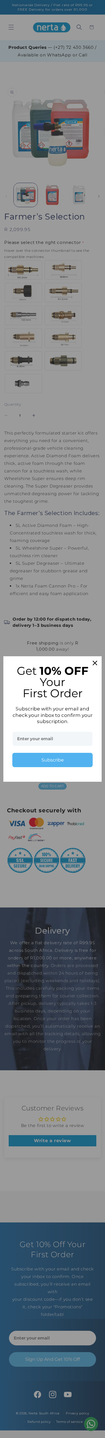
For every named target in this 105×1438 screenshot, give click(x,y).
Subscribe (52, 760)
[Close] (95, 663)
